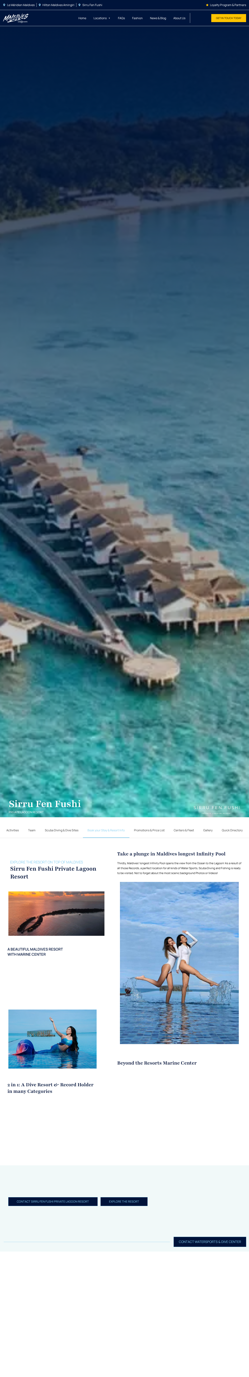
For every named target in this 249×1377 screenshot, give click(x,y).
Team (32, 830)
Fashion (137, 18)
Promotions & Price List (149, 830)
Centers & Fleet (184, 830)
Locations (100, 18)
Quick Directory (232, 830)
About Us (179, 18)
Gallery (208, 830)
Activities (12, 830)
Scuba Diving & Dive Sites (61, 830)
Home (82, 18)
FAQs (121, 18)
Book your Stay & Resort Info (106, 830)
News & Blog (158, 18)
